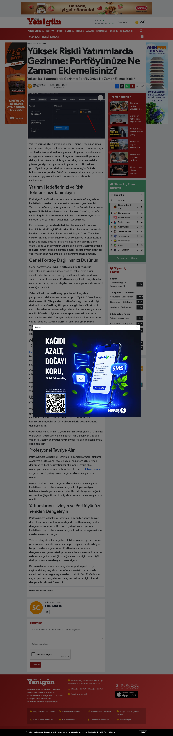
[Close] (137, 327)
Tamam (143, 732)
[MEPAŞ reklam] (87, 373)
